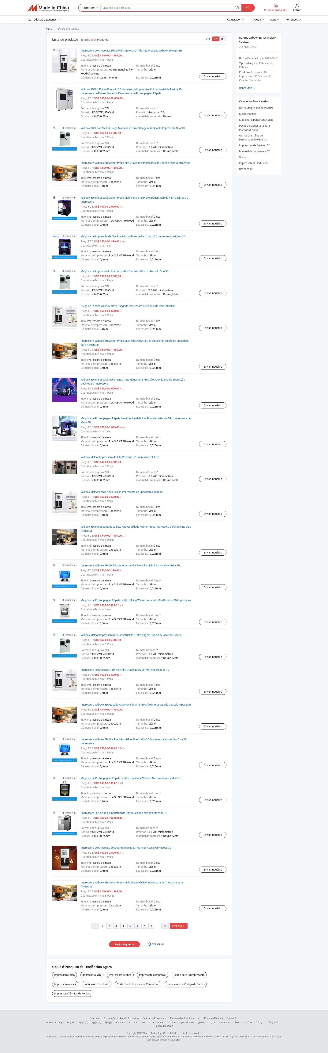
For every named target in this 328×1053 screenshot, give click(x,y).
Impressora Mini (91, 975)
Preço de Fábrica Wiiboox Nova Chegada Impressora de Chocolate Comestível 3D (128, 306)
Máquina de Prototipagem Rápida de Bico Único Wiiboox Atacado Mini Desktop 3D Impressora (136, 600)
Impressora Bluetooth (96, 984)
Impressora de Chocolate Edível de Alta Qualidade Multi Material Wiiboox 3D (125, 670)
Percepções (232, 1018)
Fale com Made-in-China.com (185, 1018)
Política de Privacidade (154, 1018)
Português (158, 1022)
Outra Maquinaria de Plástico (256, 108)
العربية (212, 1022)
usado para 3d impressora (189, 975)
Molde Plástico (247, 114)
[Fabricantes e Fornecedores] (48, 8)
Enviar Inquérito (212, 76)
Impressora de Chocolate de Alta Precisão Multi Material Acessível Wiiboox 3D (126, 847)
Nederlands (225, 1022)
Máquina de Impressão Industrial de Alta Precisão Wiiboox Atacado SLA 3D (125, 271)
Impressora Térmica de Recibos (72, 993)
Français (120, 1022)
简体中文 (83, 1022)
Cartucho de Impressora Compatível (138, 984)
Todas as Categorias (44, 19)
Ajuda (257, 19)
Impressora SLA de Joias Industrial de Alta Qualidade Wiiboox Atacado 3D (124, 813)
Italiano (172, 1022)
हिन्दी (237, 1022)
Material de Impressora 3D (254, 151)
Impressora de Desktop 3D (254, 145)
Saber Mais (247, 88)
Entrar (297, 10)
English (71, 1022)
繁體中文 (96, 1022)
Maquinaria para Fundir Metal (256, 119)
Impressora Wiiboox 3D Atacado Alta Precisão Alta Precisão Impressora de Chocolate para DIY (136, 704)
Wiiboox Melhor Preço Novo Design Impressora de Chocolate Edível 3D (122, 492)
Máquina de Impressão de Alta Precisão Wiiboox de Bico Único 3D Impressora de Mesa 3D (133, 236)
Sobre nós (95, 1018)
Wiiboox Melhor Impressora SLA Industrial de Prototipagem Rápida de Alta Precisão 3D (131, 635)
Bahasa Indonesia (164, 1025)
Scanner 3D (246, 169)
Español (133, 1022)
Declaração (110, 1018)
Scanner (244, 157)
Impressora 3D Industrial (253, 163)
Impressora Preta (64, 975)
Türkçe (259, 1022)
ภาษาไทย (247, 1022)
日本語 (108, 1022)
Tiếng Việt (272, 1022)
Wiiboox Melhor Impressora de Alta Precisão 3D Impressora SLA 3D (120, 457)
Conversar (158, 944)
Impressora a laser (65, 984)
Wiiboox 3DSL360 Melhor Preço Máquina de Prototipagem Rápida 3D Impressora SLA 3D (133, 128)
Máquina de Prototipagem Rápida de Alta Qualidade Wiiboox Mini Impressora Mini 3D (130, 778)
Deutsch (145, 1022)
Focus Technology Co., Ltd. (157, 1033)
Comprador (234, 19)
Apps (273, 19)
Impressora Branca (120, 975)
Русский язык (187, 1022)
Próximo (178, 926)
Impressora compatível (152, 975)
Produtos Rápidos (213, 1018)
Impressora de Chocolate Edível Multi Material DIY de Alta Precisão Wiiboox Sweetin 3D (131, 50)
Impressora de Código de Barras (186, 984)
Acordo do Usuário (129, 1018)
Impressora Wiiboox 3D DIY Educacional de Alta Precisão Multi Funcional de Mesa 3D (130, 565)
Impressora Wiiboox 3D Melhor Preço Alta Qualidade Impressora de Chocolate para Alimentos (135, 163)
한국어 (201, 1022)
